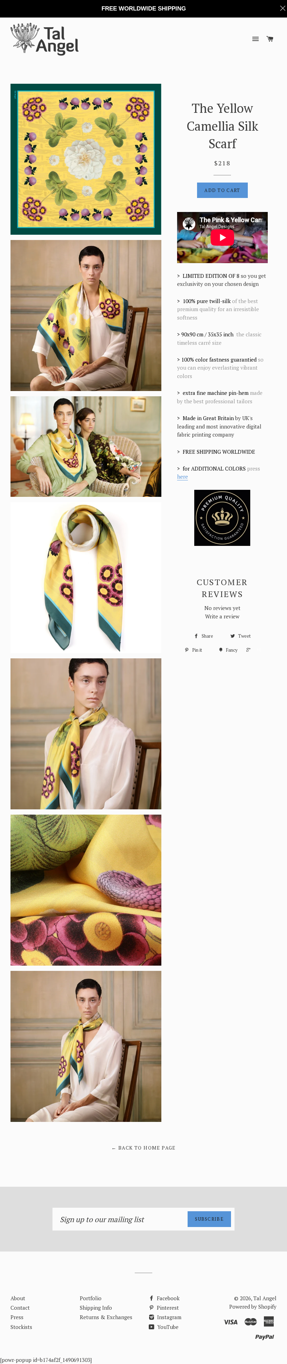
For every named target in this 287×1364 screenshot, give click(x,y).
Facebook (167, 1298)
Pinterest (167, 1307)
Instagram (168, 1317)
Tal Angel (264, 1298)
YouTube (167, 1326)
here (182, 476)
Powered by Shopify (252, 1306)
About (17, 1298)
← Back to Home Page (143, 1147)
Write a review (222, 616)
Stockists (21, 1326)
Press (16, 1317)
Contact (20, 1307)
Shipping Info (96, 1307)
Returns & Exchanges (106, 1317)
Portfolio (91, 1298)
